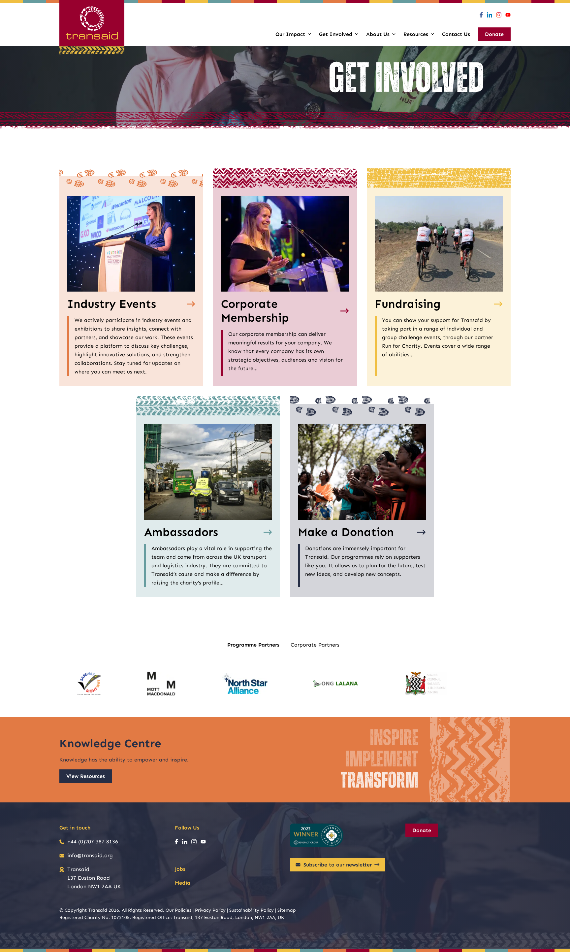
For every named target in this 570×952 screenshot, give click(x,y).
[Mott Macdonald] (161, 683)
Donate (421, 830)
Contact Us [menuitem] (456, 34)
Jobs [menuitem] (180, 869)
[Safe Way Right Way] (89, 683)
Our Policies (178, 910)
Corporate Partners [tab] (315, 645)
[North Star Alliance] (245, 683)
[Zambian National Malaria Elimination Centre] (426, 683)
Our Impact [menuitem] (290, 34)
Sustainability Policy (251, 910)
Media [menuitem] (182, 883)
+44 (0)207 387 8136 (92, 841)
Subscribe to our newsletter (337, 865)
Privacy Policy (210, 910)
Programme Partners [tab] (253, 645)
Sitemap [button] (286, 910)
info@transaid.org (90, 855)
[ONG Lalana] (336, 683)
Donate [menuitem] (494, 34)
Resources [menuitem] (415, 34)
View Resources (85, 776)
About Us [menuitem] (378, 34)
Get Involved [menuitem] (335, 34)
